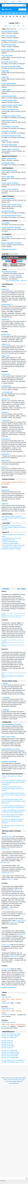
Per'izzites (4, 518)
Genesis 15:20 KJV (7, 1047)
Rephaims (23, 518)
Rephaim (10, 518)
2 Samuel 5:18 (5, 386)
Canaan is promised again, (11, 543)
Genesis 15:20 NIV (7, 1040)
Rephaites (4, 519)
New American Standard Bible (10, 66)
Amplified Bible (6, 90)
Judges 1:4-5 (5, 356)
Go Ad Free (3, 1180)
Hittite (3, 516)
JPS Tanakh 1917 (6, 236)
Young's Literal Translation (10, 183)
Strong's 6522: (5, 1014)
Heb (23, 25)
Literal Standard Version (9, 170)
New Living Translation (8, 36)
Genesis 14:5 (5, 374)
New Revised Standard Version (11, 215)
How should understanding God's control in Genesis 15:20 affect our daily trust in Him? (13, 801)
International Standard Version (11, 136)
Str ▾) (15, 29)
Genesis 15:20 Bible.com (8, 1037)
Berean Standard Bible (8, 45)
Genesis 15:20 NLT (7, 1042)
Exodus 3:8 (5, 289)
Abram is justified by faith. (10, 541)
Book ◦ (19, 589)
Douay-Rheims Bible (8, 198)
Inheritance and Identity (9, 761)
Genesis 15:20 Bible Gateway (10, 1035)
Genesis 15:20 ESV (7, 1044)
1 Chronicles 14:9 (7, 392)
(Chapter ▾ (8, 29)
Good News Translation (8, 131)
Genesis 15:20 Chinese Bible (10, 1054)
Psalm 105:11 (5, 454)
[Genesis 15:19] (2, 528)
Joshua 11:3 (5, 319)
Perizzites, (19, 275)
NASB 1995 (5, 71)
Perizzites (18, 516)
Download (23, 280)
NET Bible (4, 140)
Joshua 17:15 (5, 344)
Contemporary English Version (11, 116)
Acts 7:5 (4, 467)
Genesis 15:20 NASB (7, 1046)
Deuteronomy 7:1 (6, 304)
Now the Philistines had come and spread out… (13, 675)
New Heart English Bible (9, 145)
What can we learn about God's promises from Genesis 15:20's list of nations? (12, 788)
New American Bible (7, 211)
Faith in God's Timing (8, 737)
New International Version (9, 31)
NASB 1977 (5, 77)
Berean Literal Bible (7, 49)
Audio (5, 25)
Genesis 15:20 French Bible (9, 1055)
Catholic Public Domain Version (11, 205)
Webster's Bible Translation (10, 149)
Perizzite (12, 516)
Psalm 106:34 (5, 460)
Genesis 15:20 (8, 836)
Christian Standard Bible (9, 100)
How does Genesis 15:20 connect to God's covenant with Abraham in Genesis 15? (13, 794)
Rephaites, (4, 277)
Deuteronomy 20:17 (7, 872)
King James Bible (7, 55)
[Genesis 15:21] (26, 528)
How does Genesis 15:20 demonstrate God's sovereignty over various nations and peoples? (13, 782)
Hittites (7, 516)
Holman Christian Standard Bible (11, 105)
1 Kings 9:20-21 (6, 420)
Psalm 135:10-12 (15, 956)
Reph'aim (16, 518)
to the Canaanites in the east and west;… (11, 617)
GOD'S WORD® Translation (10, 126)
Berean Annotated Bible (9, 96)
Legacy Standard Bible (8, 83)
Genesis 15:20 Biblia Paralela (10, 1052)
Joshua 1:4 (10, 879)
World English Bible (7, 163)
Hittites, (13, 275)
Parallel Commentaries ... (9, 987)
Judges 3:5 (4, 412)
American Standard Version (10, 109)
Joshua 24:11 (5, 399)
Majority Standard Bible (8, 158)
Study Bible (5, 589)
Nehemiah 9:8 (5, 439)
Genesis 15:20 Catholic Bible (10, 1057)
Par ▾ (12, 29)
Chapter (23, 589)
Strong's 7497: (5, 1026)
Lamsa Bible (5, 223)
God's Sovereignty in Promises (11, 724)
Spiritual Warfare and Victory (10, 749)
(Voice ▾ (11, 254)
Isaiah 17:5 (4, 504)
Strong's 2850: (5, 1003)
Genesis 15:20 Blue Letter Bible (10, 1034)
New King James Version (9, 62)
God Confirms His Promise (9, 272)
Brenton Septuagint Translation (11, 243)
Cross (9, 25)
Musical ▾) (15, 254)
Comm (18, 25)
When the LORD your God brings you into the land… (13, 615)
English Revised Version (9, 120)
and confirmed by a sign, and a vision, (14, 545)
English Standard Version (9, 40)
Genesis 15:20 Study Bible (9, 1050)
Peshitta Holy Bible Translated (11, 227)
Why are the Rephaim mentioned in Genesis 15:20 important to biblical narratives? (12, 821)
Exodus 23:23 (5, 334)
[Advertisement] (15, 577)
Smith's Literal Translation (9, 189)
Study (14, 25)
